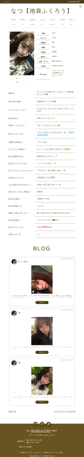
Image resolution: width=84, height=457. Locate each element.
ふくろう (7, 2)
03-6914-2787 (75, 2)
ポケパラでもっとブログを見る (64, 411)
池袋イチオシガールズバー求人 (54, 452)
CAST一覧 (12, 411)
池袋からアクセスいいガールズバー (31, 452)
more (42, 302)
